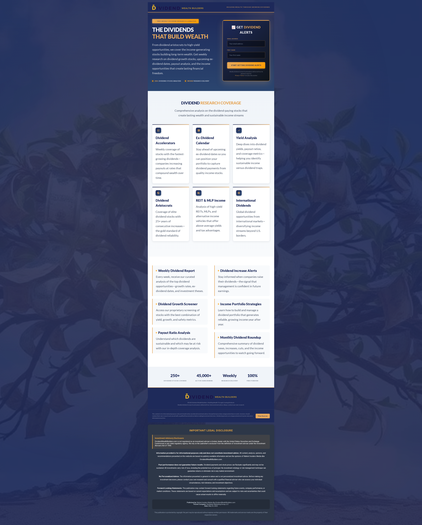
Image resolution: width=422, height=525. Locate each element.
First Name (231, 50)
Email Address (232, 38)
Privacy (237, 75)
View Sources (263, 416)
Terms (242, 75)
